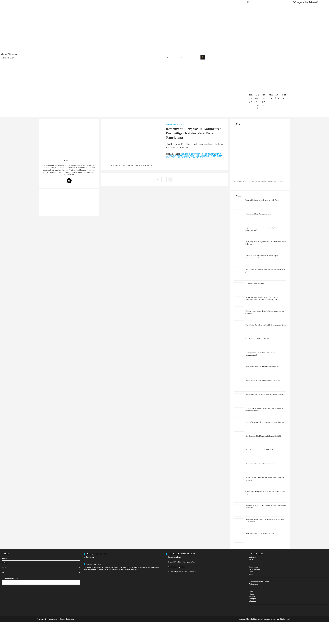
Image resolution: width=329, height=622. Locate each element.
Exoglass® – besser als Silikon (254, 283)
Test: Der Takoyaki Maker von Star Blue (257, 339)
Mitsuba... (253, 596)
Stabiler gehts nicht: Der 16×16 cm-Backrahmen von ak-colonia (264, 394)
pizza (213, 156)
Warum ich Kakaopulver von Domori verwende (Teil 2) (262, 533)
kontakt (250, 619)
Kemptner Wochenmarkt (202, 154)
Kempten (185, 154)
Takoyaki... (253, 567)
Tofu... (251, 574)
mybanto (5, 563)
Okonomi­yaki (257, 101)
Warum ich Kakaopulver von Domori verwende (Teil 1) (262, 200)
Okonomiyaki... (255, 569)
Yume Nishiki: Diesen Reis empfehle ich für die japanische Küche (265, 325)
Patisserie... (253, 584)
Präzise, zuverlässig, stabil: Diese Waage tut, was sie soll (262, 380)
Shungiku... (253, 599)
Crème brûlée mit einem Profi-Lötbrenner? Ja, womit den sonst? (264, 422)
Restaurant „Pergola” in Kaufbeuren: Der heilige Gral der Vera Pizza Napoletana (194, 133)
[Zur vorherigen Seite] (157, 179)
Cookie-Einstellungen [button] (67, 619)
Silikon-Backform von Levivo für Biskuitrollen (259, 450)
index (283, 619)
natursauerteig (181, 156)
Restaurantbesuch (175, 125)
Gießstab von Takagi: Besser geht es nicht (258, 214)
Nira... (251, 594)
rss (288, 619)
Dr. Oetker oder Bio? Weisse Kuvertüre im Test (259, 464)
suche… (5, 568)
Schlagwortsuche (11, 578)
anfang (4, 558)
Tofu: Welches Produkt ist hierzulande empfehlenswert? (262, 367)
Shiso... (252, 592)
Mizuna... (252, 601)
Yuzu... (251, 559)
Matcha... (252, 557)
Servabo (179, 158)
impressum (258, 619)
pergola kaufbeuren (200, 156)
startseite (242, 619)
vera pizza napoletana (195, 158)
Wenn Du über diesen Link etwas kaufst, (117, 567)
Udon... (252, 572)
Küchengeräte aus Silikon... (260, 582)
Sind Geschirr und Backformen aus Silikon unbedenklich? (263, 436)
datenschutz (267, 619)
